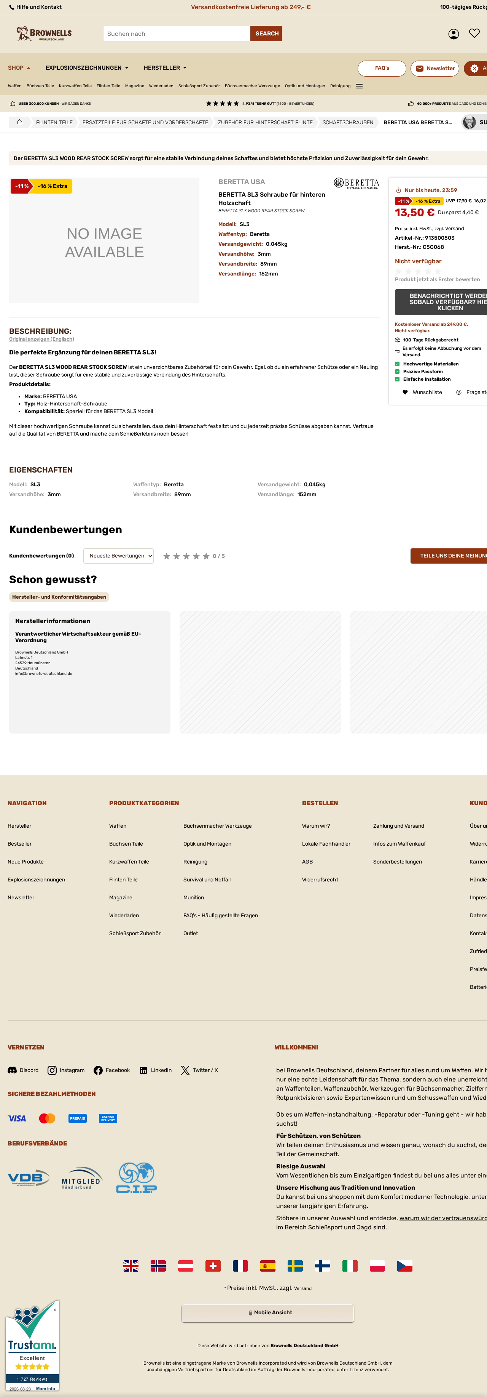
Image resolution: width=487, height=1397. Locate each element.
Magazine (134, 85)
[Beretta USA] (356, 183)
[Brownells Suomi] (322, 1266)
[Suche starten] (266, 33)
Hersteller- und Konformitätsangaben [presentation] (59, 597)
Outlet (190, 933)
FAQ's (382, 68)
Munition (193, 897)
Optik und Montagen (305, 85)
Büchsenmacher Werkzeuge (252, 85)
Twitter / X (205, 1070)
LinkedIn (161, 1070)
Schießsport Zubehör (199, 85)
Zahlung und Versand (398, 826)
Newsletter (21, 897)
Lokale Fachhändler (326, 844)
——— (359, 85)
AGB (307, 862)
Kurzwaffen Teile (75, 85)
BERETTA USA (241, 182)
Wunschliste (476, 34)
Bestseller (20, 844)
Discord (29, 1070)
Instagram (72, 1070)
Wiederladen (161, 85)
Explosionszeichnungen (84, 67)
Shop (16, 67)
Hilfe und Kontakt (38, 7)
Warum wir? (316, 826)
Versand (454, 228)
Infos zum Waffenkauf (399, 844)
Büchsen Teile (40, 85)
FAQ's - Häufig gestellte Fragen (220, 915)
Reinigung (340, 85)
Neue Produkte (26, 862)
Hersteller (162, 67)
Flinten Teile (108, 85)
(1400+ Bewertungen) (278, 104)
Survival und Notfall (207, 879)
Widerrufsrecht (320, 879)
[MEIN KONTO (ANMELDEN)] (456, 34)
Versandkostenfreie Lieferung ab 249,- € (251, 7)
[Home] (17, 122)
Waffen (15, 85)
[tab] (59, 597)
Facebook (118, 1070)
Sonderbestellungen (397, 862)
